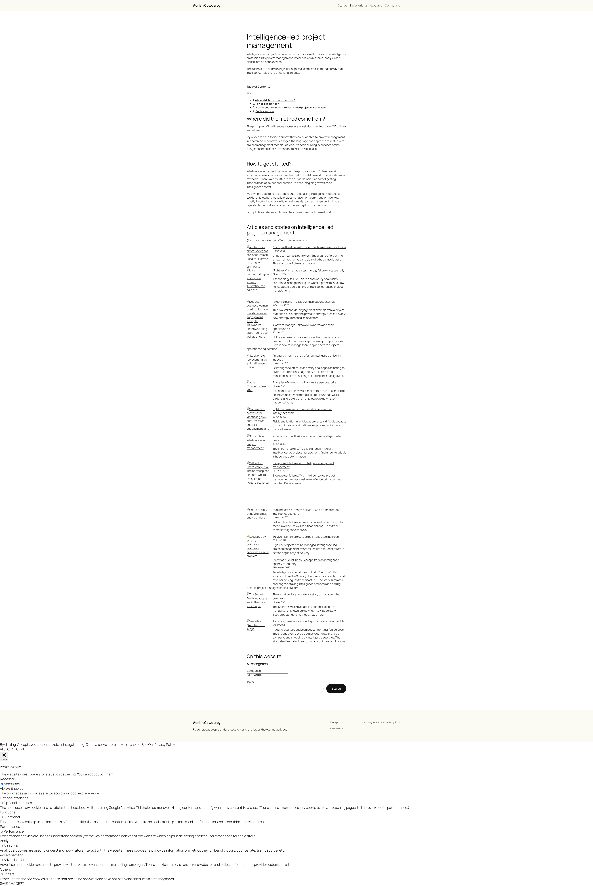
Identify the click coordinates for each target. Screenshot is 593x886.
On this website (265, 111)
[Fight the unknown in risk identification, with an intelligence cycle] (258, 420)
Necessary (12, 783)
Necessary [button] (8, 779)
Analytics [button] (7, 840)
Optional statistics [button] (14, 798)
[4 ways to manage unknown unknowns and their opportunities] (258, 334)
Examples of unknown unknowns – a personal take (304, 382)
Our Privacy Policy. (161, 744)
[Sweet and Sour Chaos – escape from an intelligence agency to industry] (258, 570)
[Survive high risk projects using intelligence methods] (258, 546)
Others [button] (5, 869)
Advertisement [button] (11, 855)
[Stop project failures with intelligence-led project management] (258, 484)
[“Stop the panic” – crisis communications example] (258, 311)
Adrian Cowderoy (207, 5)
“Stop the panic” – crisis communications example (304, 301)
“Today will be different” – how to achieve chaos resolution (309, 247)
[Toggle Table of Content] (249, 93)
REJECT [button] (6, 749)
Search (251, 681)
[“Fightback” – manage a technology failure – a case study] (258, 284)
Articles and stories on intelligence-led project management (290, 107)
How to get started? (267, 103)
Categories (254, 670)
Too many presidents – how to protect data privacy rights (309, 621)
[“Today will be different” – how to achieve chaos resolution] (258, 257)
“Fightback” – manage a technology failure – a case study (308, 270)
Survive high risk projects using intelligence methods (306, 536)
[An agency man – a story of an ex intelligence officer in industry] (258, 365)
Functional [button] (8, 812)
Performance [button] (10, 826)
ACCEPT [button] (18, 749)
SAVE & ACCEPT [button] (12, 883)
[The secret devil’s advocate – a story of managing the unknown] (258, 604)
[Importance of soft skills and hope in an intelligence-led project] (258, 446)
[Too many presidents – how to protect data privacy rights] (258, 630)
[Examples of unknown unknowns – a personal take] (258, 392)
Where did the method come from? (275, 100)
